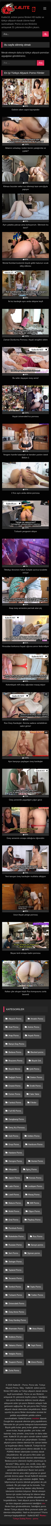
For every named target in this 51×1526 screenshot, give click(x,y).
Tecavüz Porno (15, 1278)
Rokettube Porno (16, 1236)
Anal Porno (13, 1027)
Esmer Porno (14, 1094)
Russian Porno (15, 1245)
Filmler (33, 1102)
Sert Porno (13, 1253)
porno (35, 1518)
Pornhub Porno (15, 1228)
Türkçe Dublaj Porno (22, 1518)
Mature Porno (14, 1203)
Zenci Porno (36, 1362)
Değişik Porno (14, 1077)
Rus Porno (37, 1236)
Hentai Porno (37, 1161)
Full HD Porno (14, 1111)
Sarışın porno (37, 1245)
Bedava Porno (14, 1052)
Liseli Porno (13, 1194)
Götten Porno (33, 1136)
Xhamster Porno (15, 1328)
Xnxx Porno (37, 1328)
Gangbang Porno (16, 1119)
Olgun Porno (34, 1211)
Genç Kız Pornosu (16, 1127)
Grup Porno (13, 1144)
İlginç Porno (31, 1169)
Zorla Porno (13, 1370)
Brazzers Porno (15, 1060)
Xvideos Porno (15, 1337)
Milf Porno (34, 1203)
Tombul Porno (14, 1287)
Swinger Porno (15, 1261)
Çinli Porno (34, 1069)
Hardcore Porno (35, 1144)
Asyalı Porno (33, 1035)
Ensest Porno (14, 1086)
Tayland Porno (14, 1270)
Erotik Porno (35, 1086)
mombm (35, 1418)
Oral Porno (13, 1220)
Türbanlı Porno (15, 1295)
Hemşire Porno (15, 1161)
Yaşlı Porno (36, 1345)
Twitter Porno (37, 1295)
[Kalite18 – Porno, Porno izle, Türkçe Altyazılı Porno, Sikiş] (20, 9)
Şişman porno (33, 1253)
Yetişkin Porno (14, 1354)
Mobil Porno (13, 1211)
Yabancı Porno (15, 1345)
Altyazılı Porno (14, 1019)
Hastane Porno (15, 1152)
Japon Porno (14, 1178)
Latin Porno (13, 1186)
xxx (43, 1503)
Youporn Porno (15, 1362)
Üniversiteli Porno (16, 1303)
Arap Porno (13, 1035)
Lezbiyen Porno (35, 1186)
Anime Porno (33, 1027)
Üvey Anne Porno (16, 1312)
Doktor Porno (36, 1077)
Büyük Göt (36, 1060)
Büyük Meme (14, 1069)
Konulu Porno (35, 1178)
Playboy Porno (34, 1220)
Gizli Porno (13, 1136)
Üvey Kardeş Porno (17, 1320)
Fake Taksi (34, 1094)
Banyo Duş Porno (16, 1044)
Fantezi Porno (14, 1102)
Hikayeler (12, 1169)
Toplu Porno (35, 1287)
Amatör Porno (37, 1019)
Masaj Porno (34, 1194)
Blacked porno (36, 1052)
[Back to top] (42, 1517)
